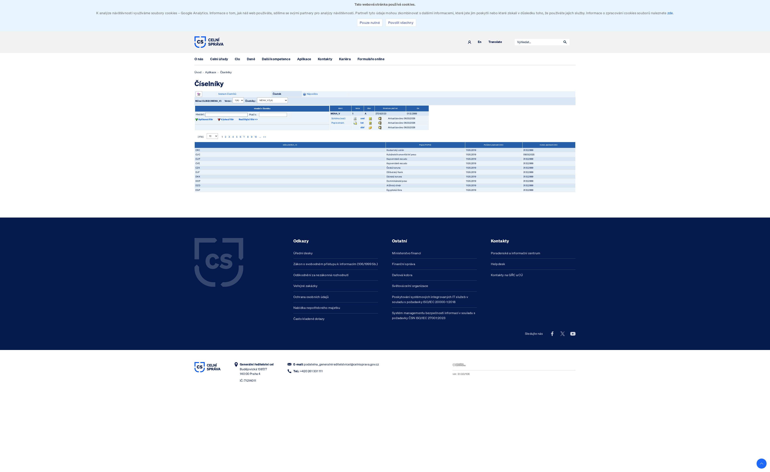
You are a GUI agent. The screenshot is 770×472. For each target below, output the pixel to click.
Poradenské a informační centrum (515, 253)
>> (264, 136)
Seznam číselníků (227, 94)
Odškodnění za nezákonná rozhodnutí (321, 275)
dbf (362, 127)
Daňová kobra (402, 275)
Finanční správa (403, 264)
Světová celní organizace (410, 286)
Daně (251, 59)
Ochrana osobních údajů (311, 297)
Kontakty (325, 59)
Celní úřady (219, 59)
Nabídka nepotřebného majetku (316, 307)
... (260, 136)
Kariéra (345, 59)
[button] (565, 42)
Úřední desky (303, 253)
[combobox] (538, 42)
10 (256, 136)
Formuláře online (371, 59)
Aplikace (304, 59)
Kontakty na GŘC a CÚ (507, 275)
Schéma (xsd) (338, 118)
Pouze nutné (370, 22)
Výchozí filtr (227, 119)
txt (362, 122)
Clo (237, 59)
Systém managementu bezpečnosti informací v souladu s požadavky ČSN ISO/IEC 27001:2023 (433, 315)
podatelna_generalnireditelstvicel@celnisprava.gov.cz (341, 364)
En (480, 42)
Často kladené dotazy (309, 318)
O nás (199, 59)
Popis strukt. (337, 122)
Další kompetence (276, 59)
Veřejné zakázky (305, 286)
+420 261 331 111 (311, 371)
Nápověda (312, 94)
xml (363, 118)
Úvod (198, 72)
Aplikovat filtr (205, 119)
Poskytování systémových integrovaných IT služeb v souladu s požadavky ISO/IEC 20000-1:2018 (430, 299)
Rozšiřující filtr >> (248, 119)
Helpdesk (498, 264)
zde (670, 13)
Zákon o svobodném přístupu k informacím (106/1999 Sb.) (335, 264)
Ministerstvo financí (406, 253)
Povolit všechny (400, 22)
